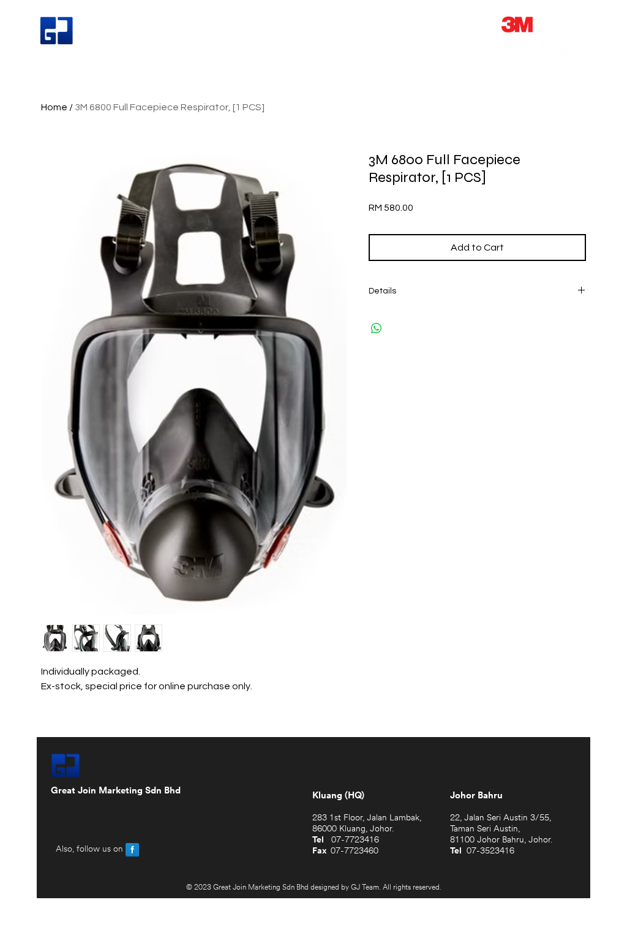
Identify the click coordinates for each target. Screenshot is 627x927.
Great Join (122, 32)
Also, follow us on (89, 849)
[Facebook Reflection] (132, 850)
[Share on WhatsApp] (376, 328)
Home (54, 107)
